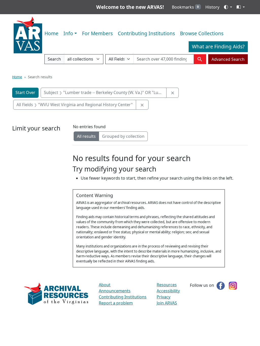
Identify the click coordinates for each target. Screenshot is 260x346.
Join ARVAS (167, 303)
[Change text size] (240, 7)
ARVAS (27, 35)
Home (51, 33)
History (212, 7)
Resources (167, 284)
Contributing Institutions (146, 33)
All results (86, 136)
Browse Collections (201, 33)
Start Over (25, 92)
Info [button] (68, 33)
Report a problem (116, 303)
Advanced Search (228, 59)
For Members (97, 33)
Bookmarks (185, 7)
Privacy (163, 297)
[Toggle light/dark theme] (228, 7)
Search (54, 60)
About (104, 284)
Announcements (115, 291)
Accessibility (168, 291)
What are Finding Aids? (218, 46)
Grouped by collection (123, 136)
